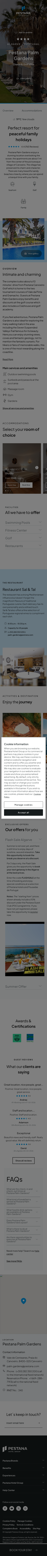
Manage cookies (23, 804)
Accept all (23, 812)
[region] (23, 778)
